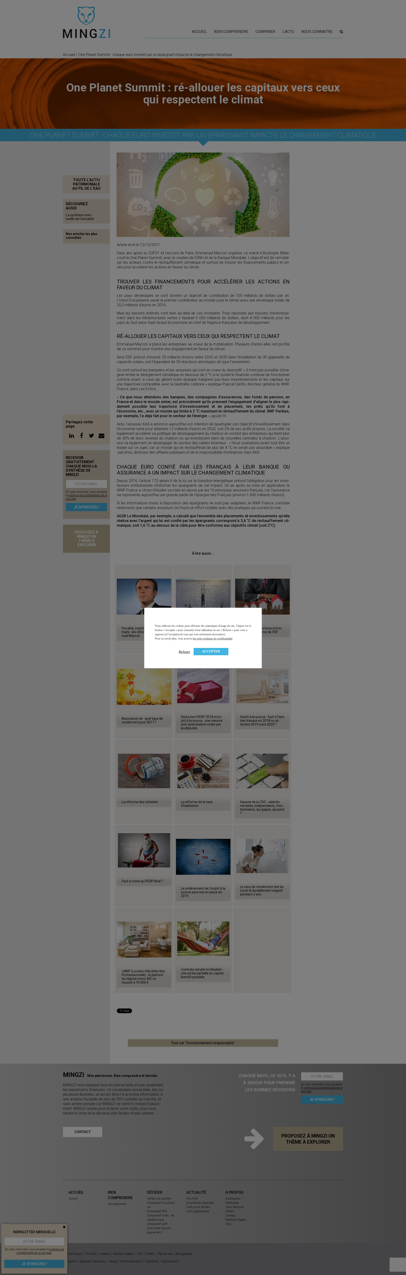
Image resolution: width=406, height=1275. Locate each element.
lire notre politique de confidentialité (212, 638)
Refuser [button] (184, 652)
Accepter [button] (211, 651)
